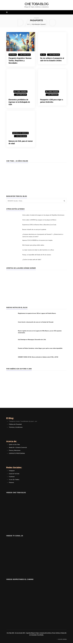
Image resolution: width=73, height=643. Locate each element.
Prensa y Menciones (14, 450)
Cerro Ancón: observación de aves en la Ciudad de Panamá (35, 322)
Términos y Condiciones (16, 427)
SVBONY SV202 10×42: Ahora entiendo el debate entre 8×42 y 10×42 (38, 357)
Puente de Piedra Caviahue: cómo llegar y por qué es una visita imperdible (40, 348)
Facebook (12, 476)
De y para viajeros (20, 91)
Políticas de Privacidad (15, 424)
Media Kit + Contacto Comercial (18, 447)
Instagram (12, 470)
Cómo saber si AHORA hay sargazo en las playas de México (39, 220)
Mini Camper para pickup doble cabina (33, 245)
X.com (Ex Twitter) (14, 479)
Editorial (12, 54)
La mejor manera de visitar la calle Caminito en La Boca (38, 250)
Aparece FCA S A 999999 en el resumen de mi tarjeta (37, 240)
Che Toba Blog (25, 54)
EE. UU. (43, 54)
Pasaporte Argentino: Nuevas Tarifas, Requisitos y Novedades (20, 60)
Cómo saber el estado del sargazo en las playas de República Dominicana (43, 215)
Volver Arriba (62, 639)
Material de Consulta (20, 133)
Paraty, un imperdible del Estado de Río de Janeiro (36, 254)
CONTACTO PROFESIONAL (17, 453)
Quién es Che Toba (14, 444)
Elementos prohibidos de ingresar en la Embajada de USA (19, 102)
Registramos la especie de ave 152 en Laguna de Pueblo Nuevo (37, 313)
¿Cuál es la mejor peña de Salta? (31, 259)
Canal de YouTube (14, 473)
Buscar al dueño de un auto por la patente (34, 229)
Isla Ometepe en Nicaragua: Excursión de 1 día (32, 339)
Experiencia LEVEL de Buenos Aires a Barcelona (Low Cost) (39, 224)
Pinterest (11, 482)
